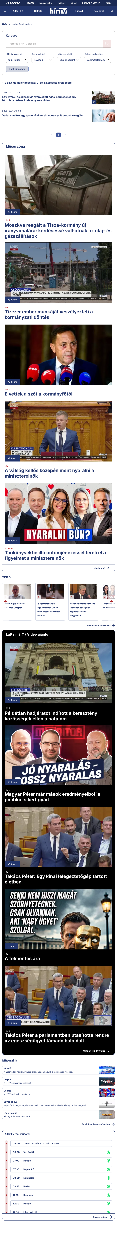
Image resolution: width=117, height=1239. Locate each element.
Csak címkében (17, 69)
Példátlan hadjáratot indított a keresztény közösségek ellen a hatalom (51, 715)
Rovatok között (39, 54)
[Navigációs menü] (5, 11)
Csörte (7, 1090)
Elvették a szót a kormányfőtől (38, 394)
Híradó (7, 1068)
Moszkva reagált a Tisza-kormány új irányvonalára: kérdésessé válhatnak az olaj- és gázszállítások (58, 230)
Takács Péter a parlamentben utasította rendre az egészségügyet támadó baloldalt (57, 1037)
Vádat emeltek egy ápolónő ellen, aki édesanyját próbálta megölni (42, 115)
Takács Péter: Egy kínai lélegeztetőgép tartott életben (56, 879)
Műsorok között (65, 54)
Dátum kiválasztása (94, 54)
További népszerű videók (98, 625)
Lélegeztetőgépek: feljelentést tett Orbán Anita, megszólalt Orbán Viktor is (48, 609)
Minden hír (99, 568)
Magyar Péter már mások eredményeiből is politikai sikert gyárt (52, 796)
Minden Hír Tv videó (94, 1050)
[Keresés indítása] (107, 44)
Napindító (28, 1169)
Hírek (7, 220)
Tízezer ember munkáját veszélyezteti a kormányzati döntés (49, 314)
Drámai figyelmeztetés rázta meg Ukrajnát (15, 605)
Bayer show (10, 1101)
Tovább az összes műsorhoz (96, 1124)
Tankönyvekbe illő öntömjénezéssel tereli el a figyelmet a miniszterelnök (55, 555)
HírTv (4, 24)
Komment (9, 548)
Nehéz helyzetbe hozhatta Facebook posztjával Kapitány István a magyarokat (82, 609)
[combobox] (14, 59)
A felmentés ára (22, 958)
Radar (26, 1186)
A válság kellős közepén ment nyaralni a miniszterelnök (49, 473)
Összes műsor (100, 1217)
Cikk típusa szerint (15, 54)
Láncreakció (10, 1113)
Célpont (8, 1079)
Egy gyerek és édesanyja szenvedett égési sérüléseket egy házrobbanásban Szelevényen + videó (39, 98)
